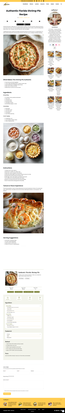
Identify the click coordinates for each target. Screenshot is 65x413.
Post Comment (7, 393)
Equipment (19, 299)
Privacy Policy (23, 409)
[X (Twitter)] (15, 21)
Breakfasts (25, 4)
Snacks (57, 4)
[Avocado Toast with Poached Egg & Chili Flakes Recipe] (35, 404)
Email (18, 370)
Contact (32, 411)
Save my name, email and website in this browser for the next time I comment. (16, 390)
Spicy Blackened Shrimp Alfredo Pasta (58, 59)
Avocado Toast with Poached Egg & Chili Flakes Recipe (41, 404)
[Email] (40, 21)
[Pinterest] (23, 21)
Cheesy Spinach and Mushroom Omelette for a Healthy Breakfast (27, 404)
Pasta (47, 4)
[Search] (61, 4)
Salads (52, 4)
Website (32, 370)
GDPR (39, 409)
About (43, 409)
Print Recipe (28, 24)
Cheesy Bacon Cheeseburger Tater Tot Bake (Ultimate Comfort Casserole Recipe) (58, 91)
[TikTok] (55, 48)
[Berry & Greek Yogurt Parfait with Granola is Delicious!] (50, 404)
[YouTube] (61, 410)
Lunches (37, 4)
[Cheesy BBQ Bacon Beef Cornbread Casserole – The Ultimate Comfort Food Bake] (5, 404)
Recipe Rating (5, 376)
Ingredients (7, 299)
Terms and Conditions (32, 409)
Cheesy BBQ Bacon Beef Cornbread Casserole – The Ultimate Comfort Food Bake (51, 62)
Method (30, 299)
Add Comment (6, 379)
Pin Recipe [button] (27, 278)
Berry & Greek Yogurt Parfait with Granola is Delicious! (57, 404)
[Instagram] (56, 45)
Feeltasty (12, 410)
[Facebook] (7, 21)
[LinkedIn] (32, 21)
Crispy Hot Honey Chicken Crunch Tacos (58, 76)
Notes (40, 299)
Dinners (31, 4)
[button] (40, 305)
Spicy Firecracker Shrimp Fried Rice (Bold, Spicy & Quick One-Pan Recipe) (51, 106)
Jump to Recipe (21, 24)
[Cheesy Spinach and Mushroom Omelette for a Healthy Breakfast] (20, 404)
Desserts (42, 4)
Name (4, 370)
